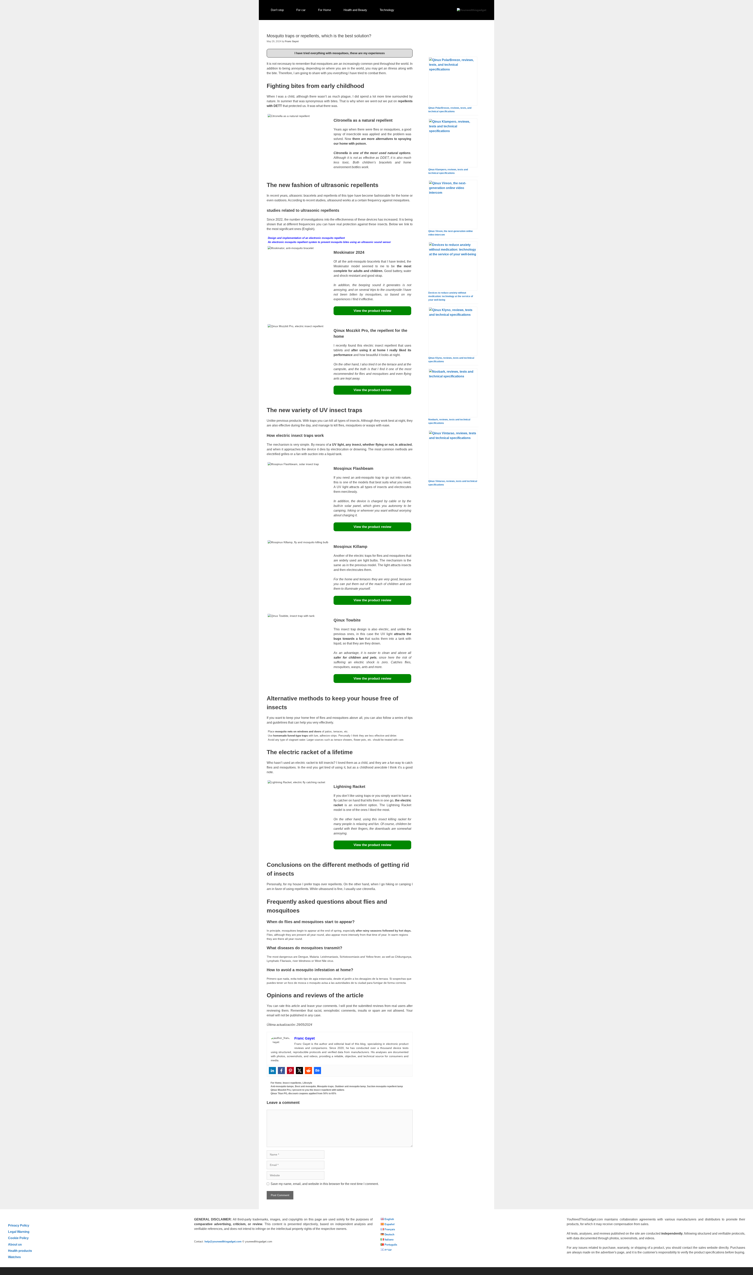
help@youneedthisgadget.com (223, 1241)
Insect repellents (292, 1083)
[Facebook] (281, 1070)
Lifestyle (307, 1083)
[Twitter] (299, 1070)
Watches (14, 1257)
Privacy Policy (18, 1225)
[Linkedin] (272, 1070)
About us (15, 1244)
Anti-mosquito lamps (282, 1086)
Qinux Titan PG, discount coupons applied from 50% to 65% (303, 1093)
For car (301, 10)
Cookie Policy (18, 1238)
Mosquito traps (325, 1086)
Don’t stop (277, 10)
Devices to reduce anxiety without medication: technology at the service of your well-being (450, 296)
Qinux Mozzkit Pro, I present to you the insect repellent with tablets (307, 1090)
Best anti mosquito (305, 1086)
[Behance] (317, 1070)
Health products (20, 1250)
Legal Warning (18, 1231)
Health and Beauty (355, 10)
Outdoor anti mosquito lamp (350, 1086)
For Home (324, 10)
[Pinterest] (290, 1070)
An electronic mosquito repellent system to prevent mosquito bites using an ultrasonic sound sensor (329, 242)
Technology (387, 10)
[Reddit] (308, 1070)
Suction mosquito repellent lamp (385, 1086)
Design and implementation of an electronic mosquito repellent (306, 237)
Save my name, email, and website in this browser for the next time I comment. (325, 1184)
